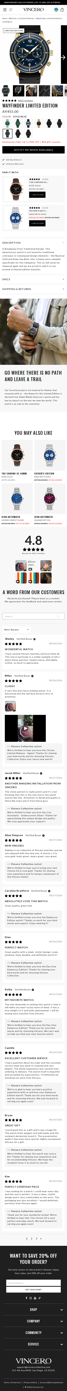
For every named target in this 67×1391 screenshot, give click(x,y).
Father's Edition (38, 211)
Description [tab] (11, 242)
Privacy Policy (30, 1382)
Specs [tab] (6, 279)
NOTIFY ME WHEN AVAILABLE (33, 149)
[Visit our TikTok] (39, 1297)
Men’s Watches (10, 18)
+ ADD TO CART (37, 195)
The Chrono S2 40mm (38, 182)
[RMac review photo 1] (10, 706)
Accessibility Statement (51, 1382)
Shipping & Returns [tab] (16, 288)
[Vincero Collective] (33, 9)
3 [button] (36, 1238)
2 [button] (31, 1238)
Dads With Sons (37, 214)
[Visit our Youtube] (35, 1298)
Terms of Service (12, 1382)
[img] (13, 644)
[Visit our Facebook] (26, 1298)
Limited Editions (27, 18)
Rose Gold (35, 185)
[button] (9, 100)
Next (61, 91)
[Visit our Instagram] (30, 1298)
